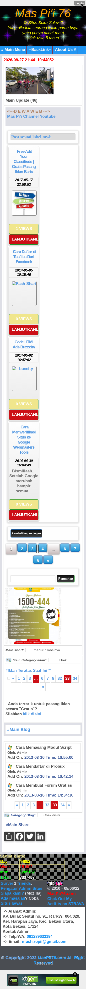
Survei (7, 883)
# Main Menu (13, 49)
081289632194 (40, 936)
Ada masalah (13, 898)
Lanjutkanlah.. (25, 239)
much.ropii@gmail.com (44, 941)
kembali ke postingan (26, 533)
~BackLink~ (40, 49)
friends (24, 883)
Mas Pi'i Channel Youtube (31, 116)
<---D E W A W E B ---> (28, 111)
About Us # (65, 49)
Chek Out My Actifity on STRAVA (65, 901)
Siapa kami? (12, 893)
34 (75, 678)
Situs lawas (11, 903)
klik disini (32, 714)
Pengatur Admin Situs (21, 888)
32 (60, 678)
